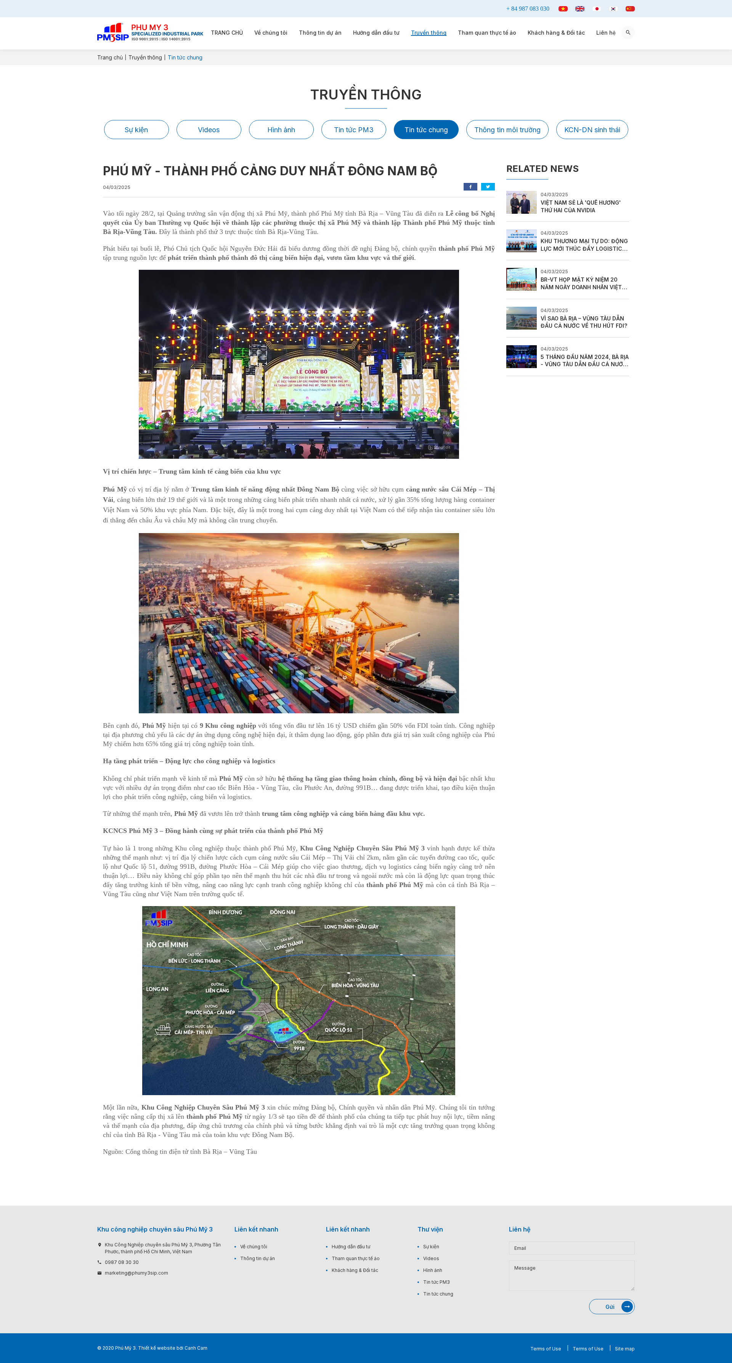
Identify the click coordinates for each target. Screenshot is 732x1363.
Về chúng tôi (270, 32)
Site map (625, 1349)
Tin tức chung (426, 130)
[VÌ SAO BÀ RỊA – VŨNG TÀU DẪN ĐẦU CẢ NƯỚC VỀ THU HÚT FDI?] (521, 317)
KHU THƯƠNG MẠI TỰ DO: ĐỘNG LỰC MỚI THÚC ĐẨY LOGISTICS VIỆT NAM (584, 245)
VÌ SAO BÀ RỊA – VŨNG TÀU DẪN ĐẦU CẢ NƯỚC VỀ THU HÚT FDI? (584, 322)
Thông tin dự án (320, 32)
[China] (630, 8)
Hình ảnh (281, 130)
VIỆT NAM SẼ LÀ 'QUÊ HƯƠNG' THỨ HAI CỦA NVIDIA (581, 206)
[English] (579, 8)
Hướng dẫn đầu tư (376, 32)
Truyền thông (428, 32)
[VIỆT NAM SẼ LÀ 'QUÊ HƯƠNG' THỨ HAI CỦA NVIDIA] (521, 201)
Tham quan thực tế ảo (487, 32)
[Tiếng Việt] (563, 8)
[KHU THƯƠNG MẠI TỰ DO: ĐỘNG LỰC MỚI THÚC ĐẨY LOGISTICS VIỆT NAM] (521, 240)
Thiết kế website (156, 1348)
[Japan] (596, 8)
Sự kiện (136, 130)
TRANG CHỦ (227, 32)
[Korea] (613, 8)
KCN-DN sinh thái (592, 130)
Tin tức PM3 (354, 130)
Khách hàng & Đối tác (556, 32)
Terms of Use (545, 1349)
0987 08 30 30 (122, 1262)
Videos (209, 130)
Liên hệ (606, 32)
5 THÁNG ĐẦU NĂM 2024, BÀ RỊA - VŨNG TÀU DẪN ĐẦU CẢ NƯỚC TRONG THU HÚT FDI (585, 361)
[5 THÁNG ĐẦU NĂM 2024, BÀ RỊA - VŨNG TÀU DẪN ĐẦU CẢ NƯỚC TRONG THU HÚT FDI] (521, 356)
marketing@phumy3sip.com (136, 1273)
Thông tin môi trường (507, 130)
